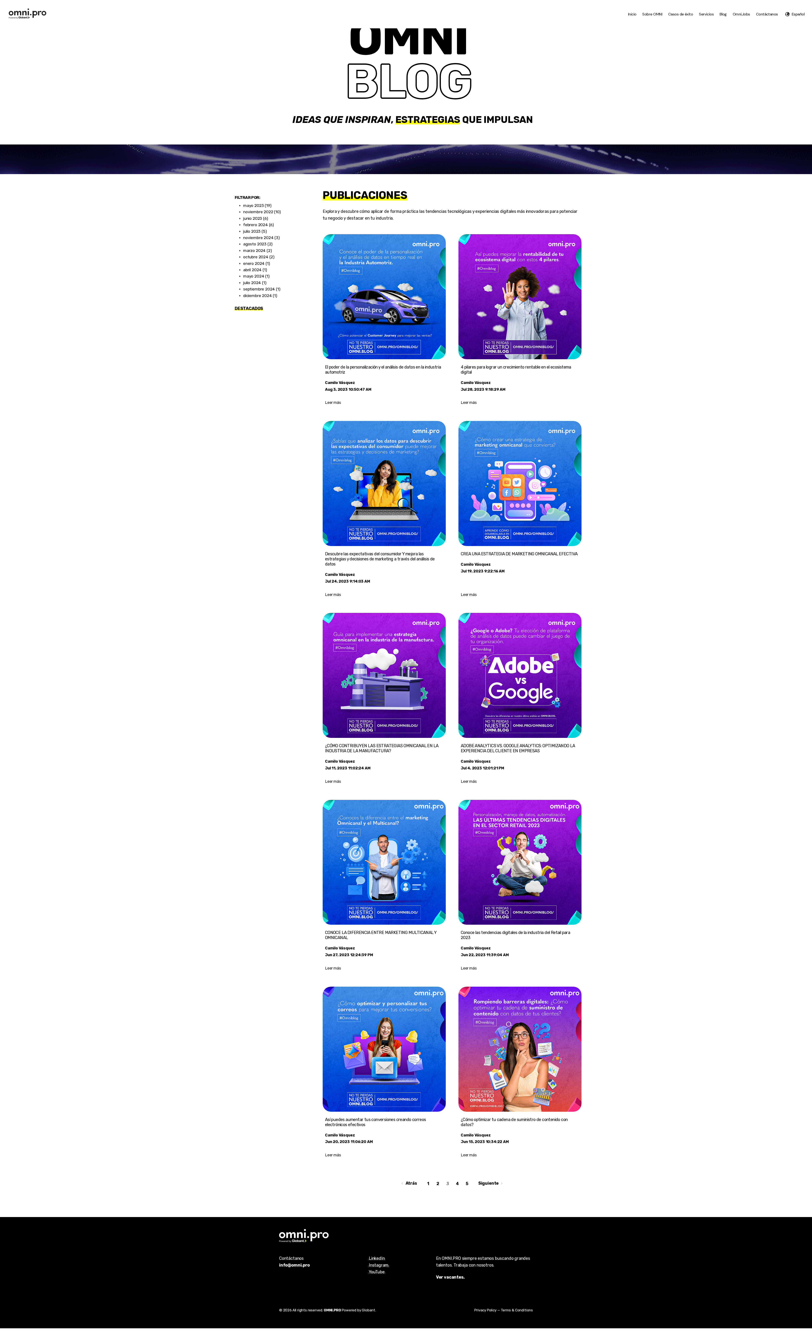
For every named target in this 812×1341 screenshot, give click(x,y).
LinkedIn (377, 1258)
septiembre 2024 (261, 289)
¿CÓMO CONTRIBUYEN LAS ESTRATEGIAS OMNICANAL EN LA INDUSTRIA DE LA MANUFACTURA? (381, 748)
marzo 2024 (257, 250)
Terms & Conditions (517, 1310)
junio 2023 (255, 218)
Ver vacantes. (450, 1277)
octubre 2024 (258, 256)
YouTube (377, 1271)
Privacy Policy (485, 1310)
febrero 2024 (258, 224)
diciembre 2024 (260, 295)
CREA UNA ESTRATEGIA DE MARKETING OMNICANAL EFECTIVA (519, 553)
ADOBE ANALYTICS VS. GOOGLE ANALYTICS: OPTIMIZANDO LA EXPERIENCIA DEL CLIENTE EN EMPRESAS (518, 748)
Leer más (333, 402)
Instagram (378, 1265)
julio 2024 (254, 282)
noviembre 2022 (262, 211)
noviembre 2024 (261, 237)
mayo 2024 (256, 276)
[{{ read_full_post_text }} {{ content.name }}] (520, 675)
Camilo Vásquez (340, 382)
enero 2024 (256, 263)
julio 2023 (255, 231)
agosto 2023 (258, 244)
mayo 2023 (257, 205)
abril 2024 (255, 269)
